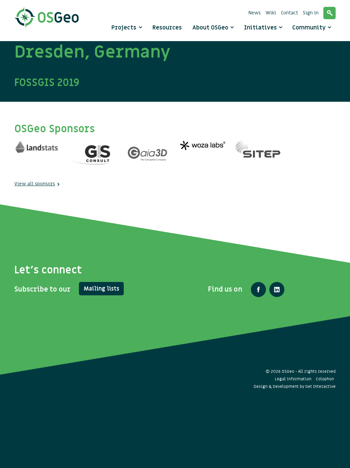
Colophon (325, 379)
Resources (167, 28)
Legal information (293, 379)
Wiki (271, 13)
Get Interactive (320, 386)
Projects (123, 28)
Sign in (311, 13)
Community (309, 28)
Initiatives (261, 28)
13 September (46, 88)
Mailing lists (101, 289)
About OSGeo (211, 28)
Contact (289, 13)
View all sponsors (34, 184)
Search (329, 13)
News (254, 13)
